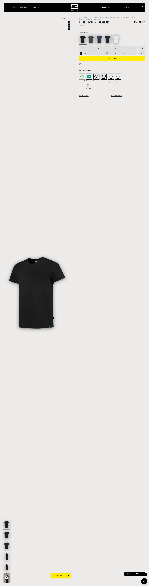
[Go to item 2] (7, 535)
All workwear (83, 17)
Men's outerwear (99, 17)
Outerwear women (121, 17)
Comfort (90, 17)
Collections (22, 7)
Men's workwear (110, 17)
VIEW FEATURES (83, 96)
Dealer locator (106, 8)
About (117, 8)
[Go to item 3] (7, 546)
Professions (34, 7)
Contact (126, 8)
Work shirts (89, 19)
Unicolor (130, 17)
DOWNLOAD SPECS (116, 96)
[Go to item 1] (7, 524)
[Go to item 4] (7, 556)
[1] (7, 578)
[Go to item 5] (7, 567)
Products (11, 7)
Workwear (97, 19)
